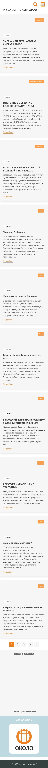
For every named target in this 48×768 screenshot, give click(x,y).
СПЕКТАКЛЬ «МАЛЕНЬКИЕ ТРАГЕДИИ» (18, 486)
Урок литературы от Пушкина (20, 296)
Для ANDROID (24, 719)
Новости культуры (36, 81)
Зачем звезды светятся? (17, 542)
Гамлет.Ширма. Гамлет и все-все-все (22, 357)
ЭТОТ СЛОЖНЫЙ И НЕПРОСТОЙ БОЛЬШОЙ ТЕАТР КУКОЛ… (21, 169)
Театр (40, 211)
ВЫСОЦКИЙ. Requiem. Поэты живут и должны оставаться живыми (24, 421)
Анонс (40, 463)
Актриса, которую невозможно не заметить (22, 609)
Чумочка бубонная (14, 232)
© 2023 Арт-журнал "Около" (24, 764)
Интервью (39, 20)
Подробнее (8, 67)
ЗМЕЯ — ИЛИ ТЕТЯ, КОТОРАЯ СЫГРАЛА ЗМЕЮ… (20, 43)
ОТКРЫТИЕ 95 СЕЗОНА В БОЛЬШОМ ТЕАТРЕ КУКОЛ (18, 104)
